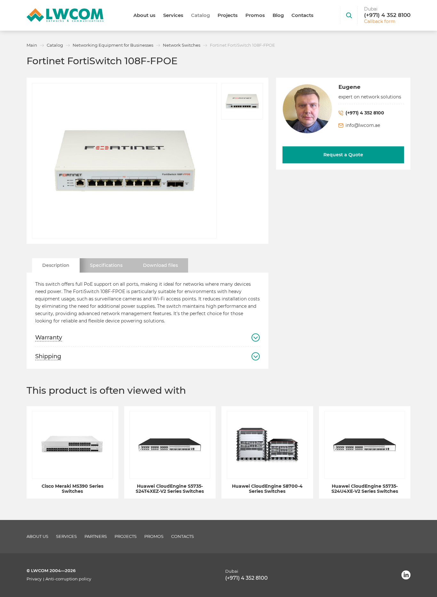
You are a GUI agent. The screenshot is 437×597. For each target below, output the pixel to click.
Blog (278, 15)
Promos (255, 15)
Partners (95, 536)
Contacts (302, 15)
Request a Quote (343, 155)
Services (173, 15)
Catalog (200, 15)
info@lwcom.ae (363, 125)
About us (144, 15)
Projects (228, 15)
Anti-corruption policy (68, 579)
